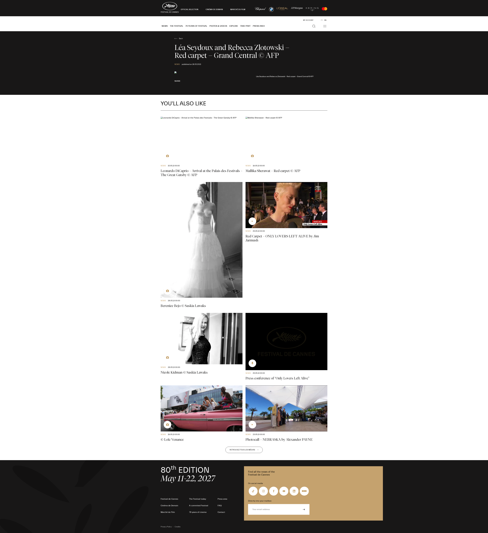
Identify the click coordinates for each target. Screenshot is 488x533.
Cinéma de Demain (169, 505)
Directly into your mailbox (259, 501)
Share (177, 81)
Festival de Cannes (169, 499)
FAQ (220, 505)
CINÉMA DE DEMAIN (214, 10)
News (165, 26)
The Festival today (197, 499)
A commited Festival (198, 505)
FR (322, 20)
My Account (308, 20)
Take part (245, 26)
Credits (177, 527)
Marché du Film (168, 512)
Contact (221, 512)
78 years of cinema (198, 512)
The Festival (176, 26)
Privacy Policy (166, 527)
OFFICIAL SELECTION (189, 10)
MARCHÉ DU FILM (237, 10)
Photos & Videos (218, 26)
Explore (233, 26)
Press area (259, 26)
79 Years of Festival (196, 26)
